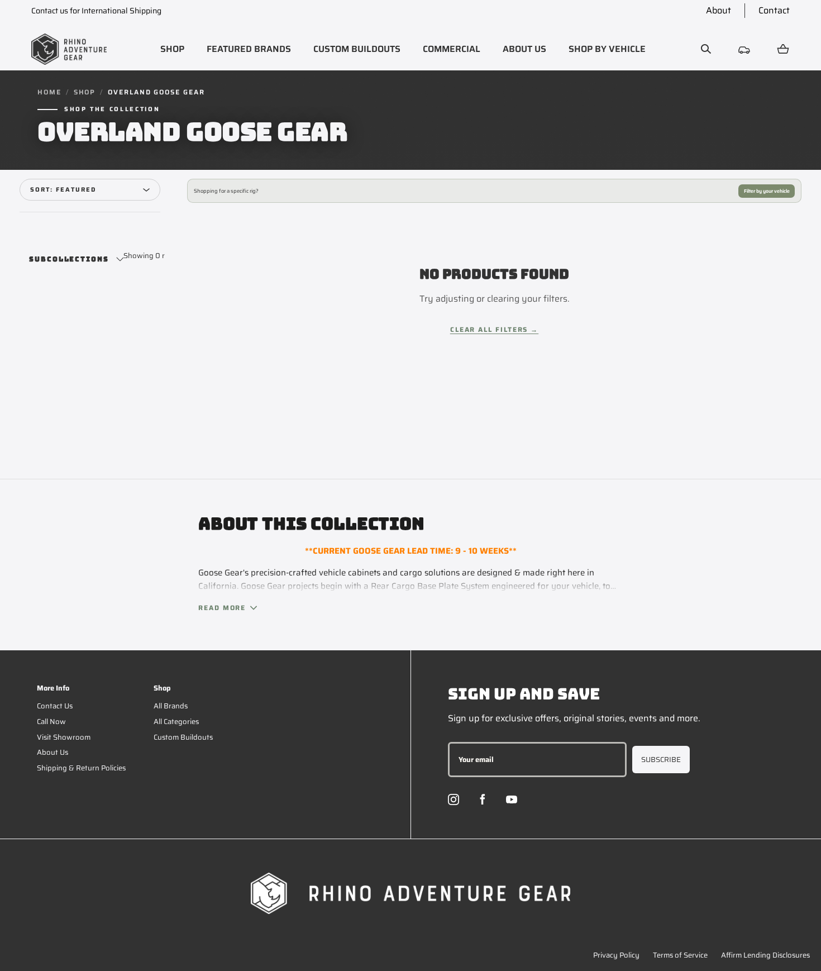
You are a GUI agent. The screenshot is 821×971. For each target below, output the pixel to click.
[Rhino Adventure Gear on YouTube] (511, 799)
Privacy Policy (616, 955)
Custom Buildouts (183, 737)
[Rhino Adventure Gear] (69, 49)
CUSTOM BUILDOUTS (356, 49)
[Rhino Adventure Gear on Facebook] (482, 799)
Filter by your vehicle (767, 191)
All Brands (171, 706)
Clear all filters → (494, 329)
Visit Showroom (63, 737)
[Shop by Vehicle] (744, 49)
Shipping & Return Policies (81, 768)
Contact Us (55, 706)
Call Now (51, 721)
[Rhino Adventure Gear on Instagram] (453, 799)
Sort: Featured (63, 189)
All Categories (176, 721)
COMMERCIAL (451, 49)
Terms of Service (680, 955)
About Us (52, 752)
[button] (172, 49)
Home (49, 92)
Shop (85, 92)
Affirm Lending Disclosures (765, 955)
